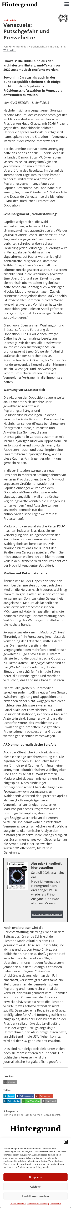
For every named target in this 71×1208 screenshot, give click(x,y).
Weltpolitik (9, 50)
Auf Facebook (26, 1095)
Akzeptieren (36, 1177)
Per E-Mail (50, 1101)
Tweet (10, 1095)
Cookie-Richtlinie (18, 1203)
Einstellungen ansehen (35, 1196)
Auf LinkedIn (13, 1101)
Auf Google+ (45, 1095)
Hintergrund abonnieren (47, 914)
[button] (66, 1142)
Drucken (11, 1081)
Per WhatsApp (32, 1101)
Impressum (55, 1203)
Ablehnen (35, 1186)
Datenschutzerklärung (38, 1203)
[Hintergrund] (20, 5)
